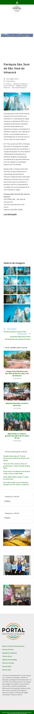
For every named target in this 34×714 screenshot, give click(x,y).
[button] (17, 3)
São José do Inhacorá (19, 87)
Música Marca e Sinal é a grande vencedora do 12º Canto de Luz (17, 436)
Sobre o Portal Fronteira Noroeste (13, 646)
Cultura (8, 84)
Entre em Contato (8, 663)
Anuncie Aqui (6, 670)
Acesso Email (6, 666)
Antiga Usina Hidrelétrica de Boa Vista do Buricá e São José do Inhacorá (17, 374)
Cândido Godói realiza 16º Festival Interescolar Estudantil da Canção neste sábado (16, 458)
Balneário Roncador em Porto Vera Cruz (17, 404)
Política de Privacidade (9, 660)
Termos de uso (7, 656)
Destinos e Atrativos (20, 84)
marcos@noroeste (12, 79)
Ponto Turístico (9, 86)
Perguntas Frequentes (9, 653)
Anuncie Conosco (8, 649)
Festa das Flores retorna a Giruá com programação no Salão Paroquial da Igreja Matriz (16, 466)
